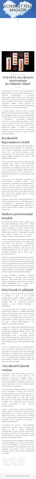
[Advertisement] (18, 35)
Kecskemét (21, 74)
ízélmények (13, 462)
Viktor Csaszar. (26, 476)
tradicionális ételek (17, 465)
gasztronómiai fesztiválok (9, 460)
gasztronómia (22, 458)
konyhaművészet (7, 465)
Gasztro (14, 74)
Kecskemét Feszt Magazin (18, 8)
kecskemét (21, 462)
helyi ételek (5, 462)
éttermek (5, 458)
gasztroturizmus (21, 460)
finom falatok (13, 458)
